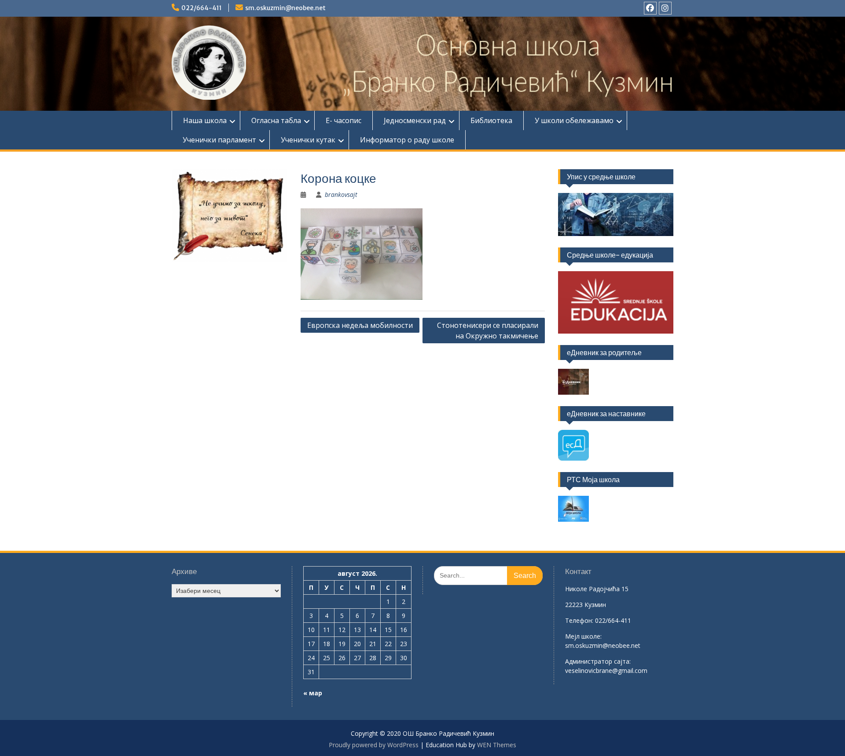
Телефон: (579, 620)
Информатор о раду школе (407, 140)
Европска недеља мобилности (360, 325)
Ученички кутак (308, 140)
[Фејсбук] (650, 8)
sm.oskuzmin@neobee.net (285, 8)
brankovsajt (341, 194)
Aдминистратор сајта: (598, 661)
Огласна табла (276, 120)
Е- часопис (343, 120)
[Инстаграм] (665, 8)
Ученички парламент (219, 140)
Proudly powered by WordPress (374, 745)
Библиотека (491, 120)
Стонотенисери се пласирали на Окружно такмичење (487, 330)
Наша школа (205, 120)
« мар (312, 693)
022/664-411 (201, 8)
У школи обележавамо (574, 120)
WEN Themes (496, 745)
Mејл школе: (583, 636)
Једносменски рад (415, 120)
